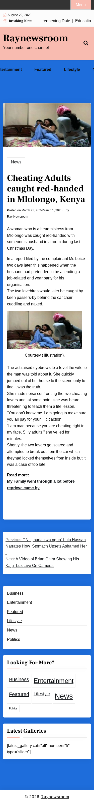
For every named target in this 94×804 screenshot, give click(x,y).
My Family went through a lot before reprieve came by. (41, 484)
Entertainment (19, 602)
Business (15, 593)
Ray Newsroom (17, 216)
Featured (42, 69)
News (16, 162)
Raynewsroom (35, 38)
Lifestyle (72, 69)
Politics (13, 639)
